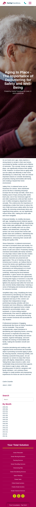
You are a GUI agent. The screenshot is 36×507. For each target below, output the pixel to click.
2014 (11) (5, 432)
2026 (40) (5, 407)
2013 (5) (5, 434)
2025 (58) (5, 409)
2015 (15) (5, 430)
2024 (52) (5, 411)
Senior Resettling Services (18, 464)
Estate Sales (18, 479)
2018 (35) (5, 423)
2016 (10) (5, 427)
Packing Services (18, 460)
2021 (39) (5, 417)
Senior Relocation (18, 452)
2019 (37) (5, 421)
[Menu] (30, 3)
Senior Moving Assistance (18, 456)
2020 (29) (5, 419)
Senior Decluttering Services (18, 471)
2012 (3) (5, 436)
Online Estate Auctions (18, 483)
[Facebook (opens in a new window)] (14, 496)
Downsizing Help (18, 468)
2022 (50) (5, 415)
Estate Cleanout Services (18, 490)
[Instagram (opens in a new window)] (23, 496)
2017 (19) (5, 425)
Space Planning (18, 475)
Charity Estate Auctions (18, 487)
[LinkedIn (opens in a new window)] (18, 496)
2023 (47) (5, 413)
